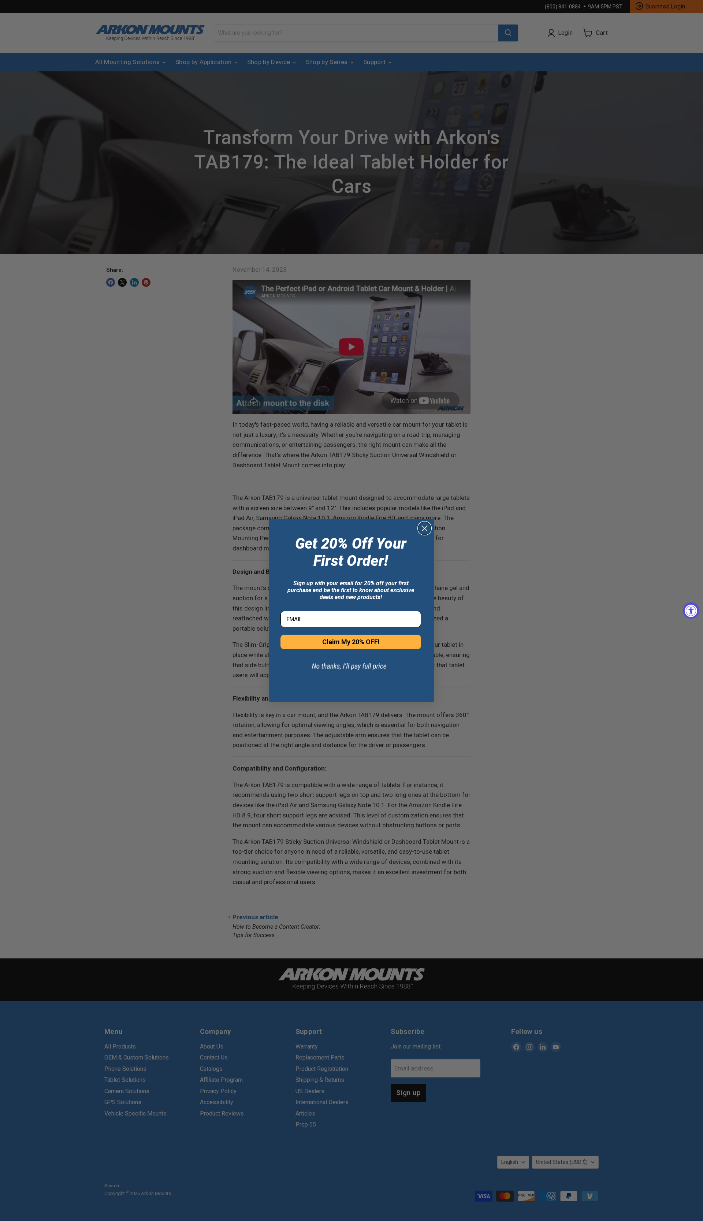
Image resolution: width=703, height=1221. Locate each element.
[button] (351, 671)
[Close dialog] (424, 528)
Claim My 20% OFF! (351, 642)
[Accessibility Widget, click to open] (691, 610)
